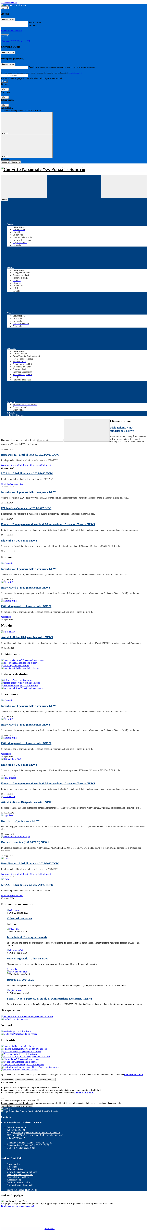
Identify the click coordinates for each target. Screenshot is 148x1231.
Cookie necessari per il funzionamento (19, 1100)
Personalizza (7, 1080)
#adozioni (5, 465)
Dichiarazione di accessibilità (20, 1174)
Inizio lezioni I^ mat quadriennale (122, 429)
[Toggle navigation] (24, 186)
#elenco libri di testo (20, 465)
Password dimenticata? (11, 30)
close (4, 199)
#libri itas (5, 484)
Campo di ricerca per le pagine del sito (18, 440)
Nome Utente (34, 22)
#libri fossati (45, 465)
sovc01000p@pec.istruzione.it (37, 1135)
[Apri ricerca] (124, 186)
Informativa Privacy (16, 1169)
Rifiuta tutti (24, 1080)
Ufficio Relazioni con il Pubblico (22, 1172)
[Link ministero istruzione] (14, 5)
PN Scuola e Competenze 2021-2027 (26, 508)
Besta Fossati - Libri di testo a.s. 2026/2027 (30, 454)
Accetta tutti (45, 1080)
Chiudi (5, 89)
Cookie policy (13, 1164)
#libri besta (35, 465)
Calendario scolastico (19, 918)
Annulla (5, 162)
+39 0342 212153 (19, 1130)
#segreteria (6, 617)
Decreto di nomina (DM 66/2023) (25, 842)
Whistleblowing (14, 1179)
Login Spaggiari (75, 73)
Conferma (15, 162)
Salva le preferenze (23, 1106)
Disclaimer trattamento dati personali (17, 1206)
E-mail (31, 67)
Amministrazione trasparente (20, 1185)
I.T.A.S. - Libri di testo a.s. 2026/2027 (27, 473)
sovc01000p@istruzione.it (36, 1132)
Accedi (5, 8)
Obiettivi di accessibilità (18, 1177)
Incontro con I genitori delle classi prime (29, 492)
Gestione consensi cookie (18, 1182)
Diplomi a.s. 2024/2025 (19, 540)
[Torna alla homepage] (74, 169)
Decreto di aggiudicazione (20, 820)
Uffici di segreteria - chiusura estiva (26, 606)
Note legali (12, 1166)
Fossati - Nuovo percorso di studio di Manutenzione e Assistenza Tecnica (48, 524)
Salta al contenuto (9, 2)
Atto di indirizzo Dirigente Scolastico (27, 637)
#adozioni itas (16, 484)
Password (32, 25)
